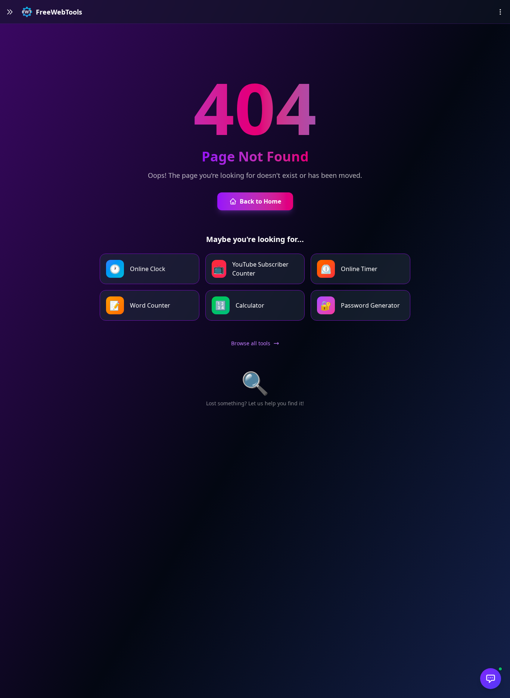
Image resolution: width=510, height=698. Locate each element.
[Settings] (500, 12)
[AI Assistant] (490, 678)
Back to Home (260, 201)
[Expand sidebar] (9, 12)
